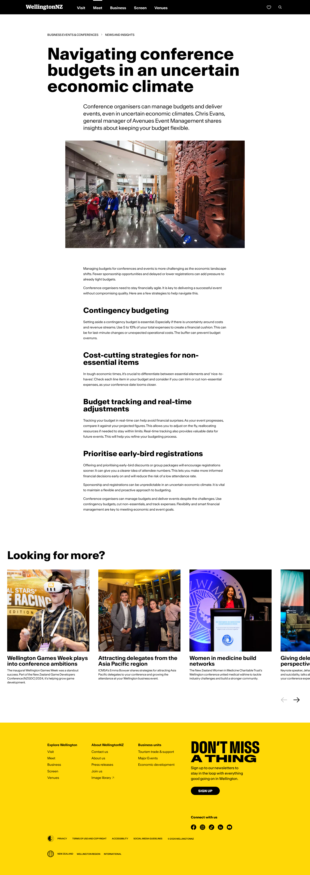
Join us (96, 771)
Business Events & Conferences (72, 35)
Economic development (156, 765)
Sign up (205, 791)
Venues (53, 778)
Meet (51, 758)
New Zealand (65, 853)
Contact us (99, 752)
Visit (50, 752)
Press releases (102, 765)
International (112, 854)
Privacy (62, 838)
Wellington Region (88, 854)
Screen (52, 771)
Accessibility (120, 838)
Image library (101, 778)
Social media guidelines (147, 838)
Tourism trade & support (156, 752)
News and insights (119, 35)
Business (54, 765)
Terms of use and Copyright (89, 838)
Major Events (148, 758)
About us (98, 758)
